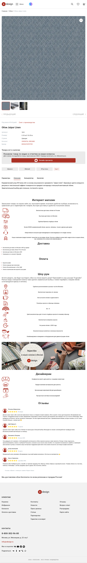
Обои (11, 11)
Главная (4, 11)
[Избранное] (78, 4)
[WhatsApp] (25, 551)
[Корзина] (84, 4)
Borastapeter (27, 144)
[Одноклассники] (16, 551)
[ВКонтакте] (13, 551)
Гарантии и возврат (38, 519)
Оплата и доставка (9, 512)
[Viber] (22, 551)
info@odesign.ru (7, 542)
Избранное (6, 505)
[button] (76, 364)
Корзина (5, 502)
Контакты (34, 502)
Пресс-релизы (36, 509)
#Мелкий (27, 169)
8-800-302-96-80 (10, 533)
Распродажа (64, 509)
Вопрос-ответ (65, 505)
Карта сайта (64, 512)
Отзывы (63, 502)
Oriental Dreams (28, 141)
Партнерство (35, 516)
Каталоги (5, 509)
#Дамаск (10, 169)
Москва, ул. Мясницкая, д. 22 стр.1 (15, 538)
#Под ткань (44, 169)
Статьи (33, 512)
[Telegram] (19, 551)
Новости (34, 505)
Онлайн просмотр (46, 160)
